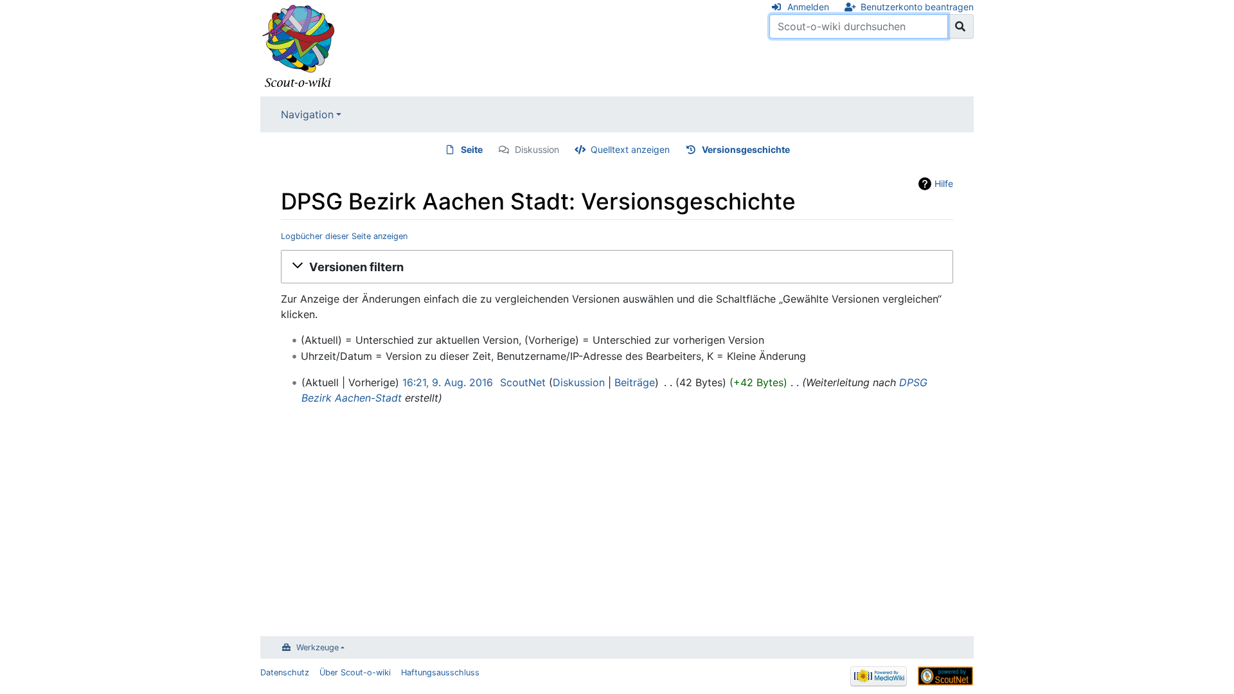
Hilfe (943, 183)
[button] (617, 267)
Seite (472, 149)
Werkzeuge (317, 647)
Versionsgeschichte (746, 149)
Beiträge (634, 382)
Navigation (307, 114)
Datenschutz (284, 672)
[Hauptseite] (298, 46)
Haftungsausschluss (440, 672)
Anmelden (808, 6)
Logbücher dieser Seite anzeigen (344, 236)
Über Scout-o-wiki (355, 672)
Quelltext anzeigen (630, 149)
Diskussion (537, 149)
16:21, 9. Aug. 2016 (447, 382)
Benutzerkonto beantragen (917, 6)
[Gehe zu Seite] (960, 26)
